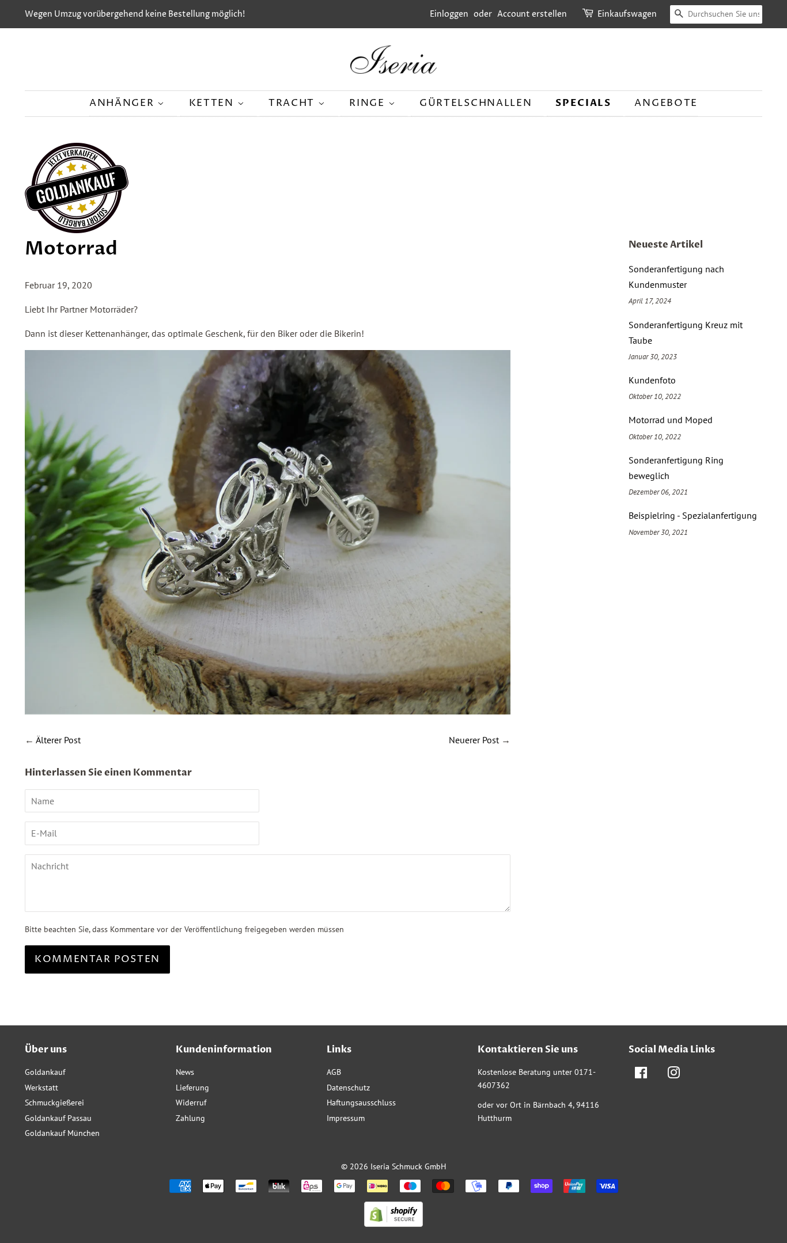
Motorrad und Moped (671, 419)
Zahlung (190, 1118)
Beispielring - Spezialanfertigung (693, 515)
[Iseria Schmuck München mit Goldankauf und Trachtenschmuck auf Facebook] (641, 1075)
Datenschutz (348, 1087)
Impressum (346, 1118)
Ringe (368, 103)
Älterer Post (58, 740)
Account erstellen (532, 14)
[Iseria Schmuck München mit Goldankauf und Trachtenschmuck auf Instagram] (673, 1075)
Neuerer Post (474, 740)
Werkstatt (41, 1087)
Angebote (666, 103)
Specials (583, 102)
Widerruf (191, 1102)
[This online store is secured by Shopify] (393, 1223)
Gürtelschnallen (475, 103)
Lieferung (192, 1087)
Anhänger (123, 103)
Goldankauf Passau (58, 1118)
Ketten (213, 103)
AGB (334, 1072)
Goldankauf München (62, 1133)
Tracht (293, 103)
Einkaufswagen (627, 14)
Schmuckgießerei (54, 1102)
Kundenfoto (652, 380)
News (185, 1072)
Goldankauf (45, 1072)
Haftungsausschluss (361, 1102)
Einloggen (449, 14)
